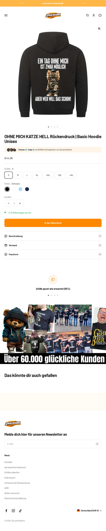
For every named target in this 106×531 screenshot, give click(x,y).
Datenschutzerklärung (15, 498)
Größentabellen (12, 472)
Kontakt (8, 462)
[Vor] (83, 3)
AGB (6, 488)
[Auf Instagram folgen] (13, 511)
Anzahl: (8, 197)
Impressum (9, 477)
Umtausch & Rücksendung (17, 482)
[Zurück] (22, 3)
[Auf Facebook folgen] (6, 511)
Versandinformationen (15, 467)
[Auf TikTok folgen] (20, 511)
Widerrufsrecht (11, 493)
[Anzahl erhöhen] (20, 203)
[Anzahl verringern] (9, 203)
